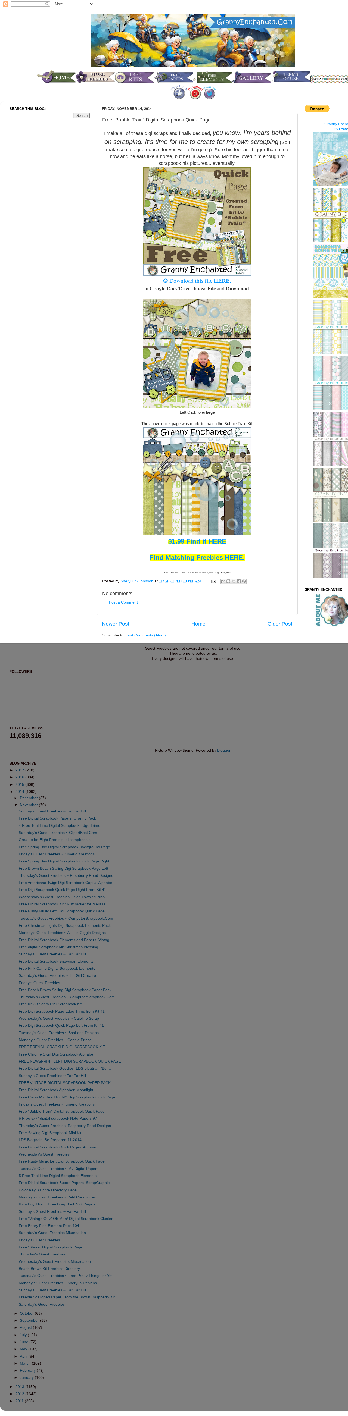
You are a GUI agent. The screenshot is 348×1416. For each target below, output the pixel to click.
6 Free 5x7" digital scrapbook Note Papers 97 (58, 1118)
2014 (20, 792)
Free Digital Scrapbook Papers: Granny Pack (57, 818)
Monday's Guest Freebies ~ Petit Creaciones (57, 1197)
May (24, 1349)
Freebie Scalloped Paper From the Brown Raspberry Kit (67, 1297)
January (27, 1378)
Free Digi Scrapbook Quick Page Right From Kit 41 (62, 890)
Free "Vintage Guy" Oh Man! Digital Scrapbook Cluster (66, 1219)
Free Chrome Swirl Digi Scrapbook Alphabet (56, 1054)
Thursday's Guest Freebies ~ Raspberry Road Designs (66, 876)
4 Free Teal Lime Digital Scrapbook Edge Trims (59, 826)
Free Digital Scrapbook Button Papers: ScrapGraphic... (66, 1183)
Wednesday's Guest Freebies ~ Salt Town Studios (62, 897)
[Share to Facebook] (238, 581)
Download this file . (200, 281)
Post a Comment (123, 602)
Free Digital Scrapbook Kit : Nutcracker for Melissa (62, 904)
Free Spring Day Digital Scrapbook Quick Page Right (64, 861)
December (29, 798)
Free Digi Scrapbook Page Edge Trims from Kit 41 (62, 1011)
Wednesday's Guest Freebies (44, 1154)
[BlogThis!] (228, 581)
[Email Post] (213, 581)
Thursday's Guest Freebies (42, 1254)
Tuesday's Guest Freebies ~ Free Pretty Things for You (66, 1276)
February (28, 1370)
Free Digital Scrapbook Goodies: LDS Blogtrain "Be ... (65, 1068)
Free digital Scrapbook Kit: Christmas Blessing (58, 947)
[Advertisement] (31, 212)
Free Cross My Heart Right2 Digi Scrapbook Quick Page (67, 1097)
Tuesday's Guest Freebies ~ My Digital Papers (58, 1169)
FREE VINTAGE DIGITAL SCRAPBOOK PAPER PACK (65, 1083)
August (26, 1328)
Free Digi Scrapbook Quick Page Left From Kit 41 (61, 1025)
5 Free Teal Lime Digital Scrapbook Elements (58, 1176)
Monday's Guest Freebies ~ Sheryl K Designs (58, 1283)
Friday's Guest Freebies (39, 983)
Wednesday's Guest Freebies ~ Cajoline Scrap (59, 1018)
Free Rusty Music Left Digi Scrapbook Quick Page (62, 911)
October (27, 1313)
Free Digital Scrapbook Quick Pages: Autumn (57, 1147)
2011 (20, 1401)
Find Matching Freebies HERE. (197, 557)
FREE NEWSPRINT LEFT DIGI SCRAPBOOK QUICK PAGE (70, 1061)
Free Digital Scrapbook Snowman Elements (56, 961)
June (24, 1342)
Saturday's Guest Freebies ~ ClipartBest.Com (58, 833)
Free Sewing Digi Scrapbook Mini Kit (50, 1133)
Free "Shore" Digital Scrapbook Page (50, 1247)
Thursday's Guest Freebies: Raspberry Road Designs (65, 1126)
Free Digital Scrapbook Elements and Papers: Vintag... (66, 940)
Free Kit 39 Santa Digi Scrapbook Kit (50, 1004)
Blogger (223, 750)
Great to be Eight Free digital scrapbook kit (55, 840)
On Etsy (340, 129)
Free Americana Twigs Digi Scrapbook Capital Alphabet (66, 883)
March (26, 1363)
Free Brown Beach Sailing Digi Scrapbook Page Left (63, 868)
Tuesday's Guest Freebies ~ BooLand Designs (59, 1033)
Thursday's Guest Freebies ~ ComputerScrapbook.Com (67, 997)
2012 (20, 1394)
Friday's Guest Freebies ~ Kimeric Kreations (57, 854)
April (24, 1356)
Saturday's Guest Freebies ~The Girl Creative (58, 976)
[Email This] (223, 581)
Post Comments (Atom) (146, 635)
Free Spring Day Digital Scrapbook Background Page (64, 847)
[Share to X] (233, 581)
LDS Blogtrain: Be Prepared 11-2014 (50, 1140)
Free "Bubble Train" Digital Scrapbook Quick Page (62, 1111)
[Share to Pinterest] (244, 581)
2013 (20, 1387)
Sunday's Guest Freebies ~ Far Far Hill (52, 811)
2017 (20, 770)
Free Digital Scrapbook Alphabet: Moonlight (56, 1090)
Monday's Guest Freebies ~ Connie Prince (55, 1040)
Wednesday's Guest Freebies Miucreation (55, 1262)
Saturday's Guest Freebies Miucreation (52, 1233)
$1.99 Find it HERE (197, 541)
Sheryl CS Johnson (137, 581)
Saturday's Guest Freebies (42, 1304)
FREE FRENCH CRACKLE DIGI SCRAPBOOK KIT (62, 1047)
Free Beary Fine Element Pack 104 (49, 1226)
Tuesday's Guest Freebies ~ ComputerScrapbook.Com (66, 918)
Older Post (280, 624)
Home (198, 624)
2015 (20, 785)
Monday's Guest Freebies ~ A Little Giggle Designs (62, 933)
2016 (20, 777)
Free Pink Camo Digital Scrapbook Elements (57, 968)
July (24, 1335)
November (29, 805)
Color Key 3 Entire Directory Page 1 (49, 1190)
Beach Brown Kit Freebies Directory (49, 1269)
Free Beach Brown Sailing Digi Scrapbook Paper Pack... (67, 990)
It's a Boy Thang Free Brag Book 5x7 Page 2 (57, 1204)
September (30, 1320)
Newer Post (115, 624)
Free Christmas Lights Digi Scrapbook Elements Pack (65, 926)
